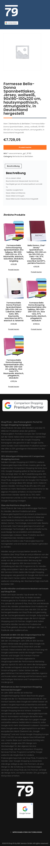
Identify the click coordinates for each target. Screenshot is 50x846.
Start (5, 124)
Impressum (17, 832)
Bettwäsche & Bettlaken (19, 124)
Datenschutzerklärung (31, 832)
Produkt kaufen (25, 147)
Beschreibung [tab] (13, 166)
